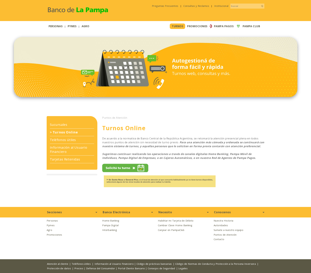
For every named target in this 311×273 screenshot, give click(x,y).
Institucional (221, 5)
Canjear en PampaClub (171, 230)
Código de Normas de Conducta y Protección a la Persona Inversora (215, 263)
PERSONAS (56, 26)
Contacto (219, 239)
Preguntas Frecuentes (165, 5)
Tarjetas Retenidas (65, 159)
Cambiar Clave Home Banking (175, 225)
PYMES (72, 26)
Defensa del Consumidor (100, 268)
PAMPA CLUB (251, 26)
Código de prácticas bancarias (154, 263)
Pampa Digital (110, 225)
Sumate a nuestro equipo (228, 230)
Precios (78, 268)
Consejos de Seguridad (161, 268)
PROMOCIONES (197, 26)
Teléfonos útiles (63, 140)
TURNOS (177, 26)
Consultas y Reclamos (196, 5)
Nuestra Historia (223, 220)
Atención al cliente (57, 263)
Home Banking (110, 220)
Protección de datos (59, 268)
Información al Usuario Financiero (68, 149)
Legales (183, 268)
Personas (52, 220)
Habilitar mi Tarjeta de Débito (176, 220)
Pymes (51, 225)
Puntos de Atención (114, 117)
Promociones (54, 234)
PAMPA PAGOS (224, 26)
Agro (49, 230)
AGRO (85, 26)
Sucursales (58, 125)
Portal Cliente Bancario (131, 268)
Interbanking (109, 230)
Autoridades (221, 225)
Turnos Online (64, 132)
